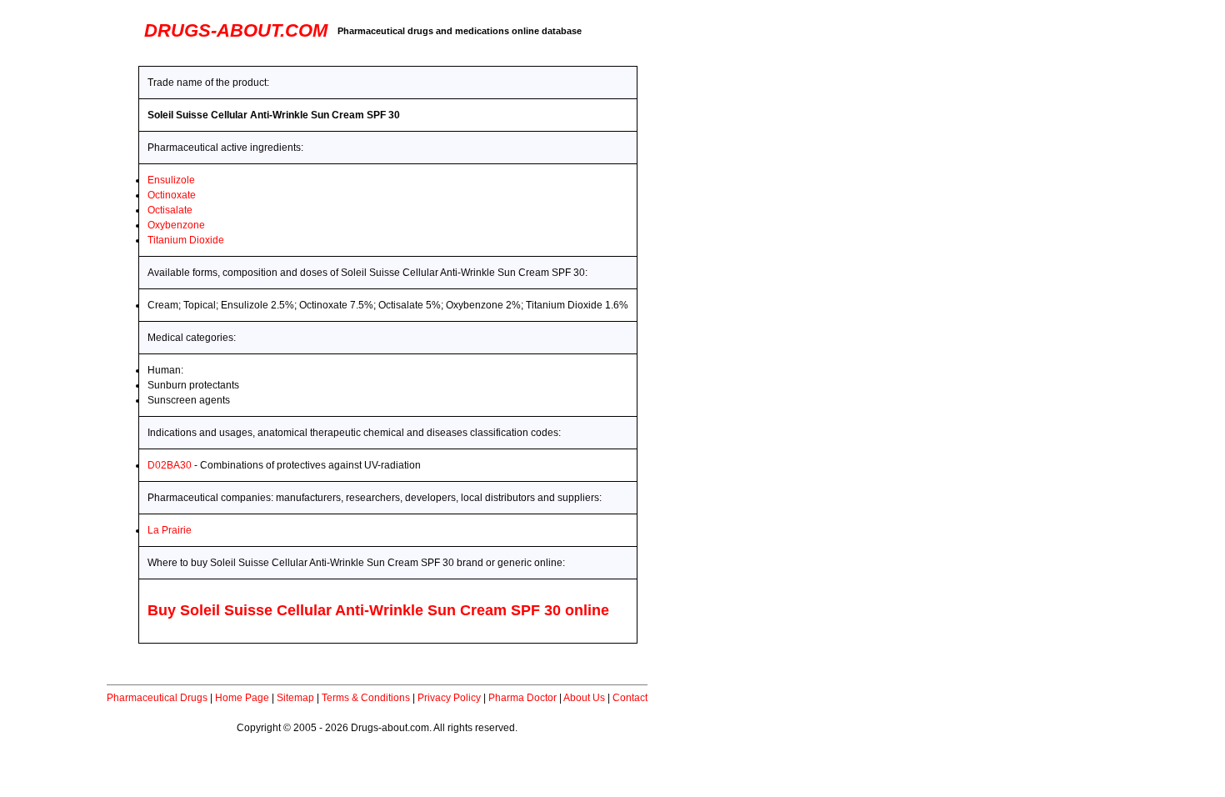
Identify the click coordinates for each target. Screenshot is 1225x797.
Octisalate (170, 210)
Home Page (242, 698)
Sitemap (295, 698)
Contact (630, 698)
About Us (584, 698)
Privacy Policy (449, 698)
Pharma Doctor (522, 698)
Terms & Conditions (366, 698)
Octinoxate (172, 195)
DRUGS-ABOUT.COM (236, 30)
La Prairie (170, 530)
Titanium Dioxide (186, 240)
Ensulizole (171, 180)
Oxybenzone (176, 225)
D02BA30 (170, 465)
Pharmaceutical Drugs (157, 698)
